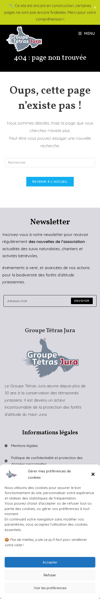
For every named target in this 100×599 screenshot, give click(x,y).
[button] (93, 474)
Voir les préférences (50, 588)
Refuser (50, 575)
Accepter (50, 562)
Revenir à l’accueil (50, 181)
